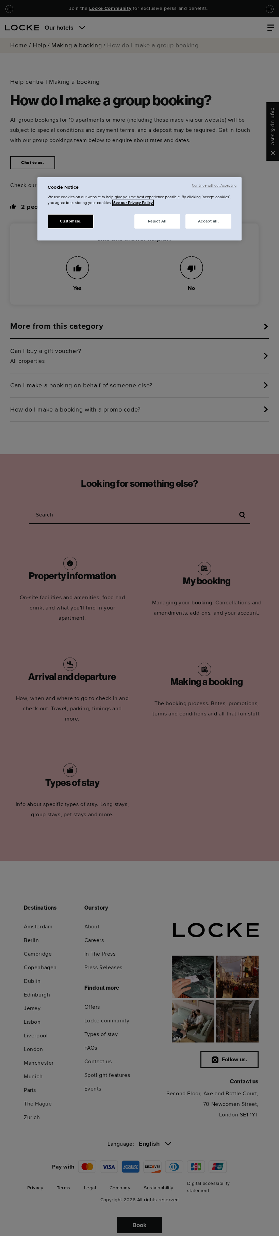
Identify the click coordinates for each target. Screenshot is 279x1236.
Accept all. (208, 221)
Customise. (71, 221)
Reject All (157, 221)
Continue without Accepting (214, 185)
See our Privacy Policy (133, 203)
